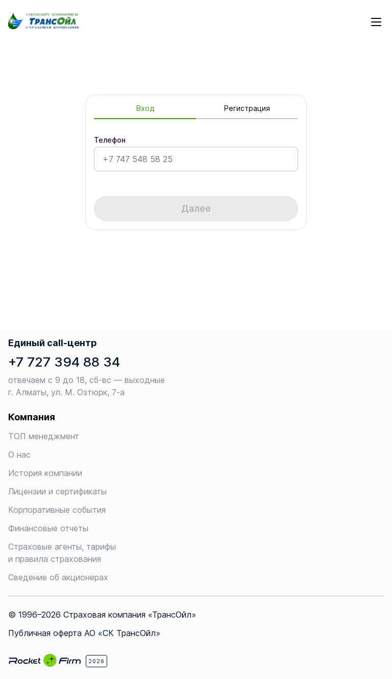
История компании (45, 473)
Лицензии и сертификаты (57, 491)
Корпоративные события (57, 510)
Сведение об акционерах (58, 577)
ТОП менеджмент (43, 436)
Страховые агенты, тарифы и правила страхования (62, 552)
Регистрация (247, 108)
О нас (19, 454)
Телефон (110, 139)
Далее (196, 208)
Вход (145, 108)
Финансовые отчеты (48, 528)
